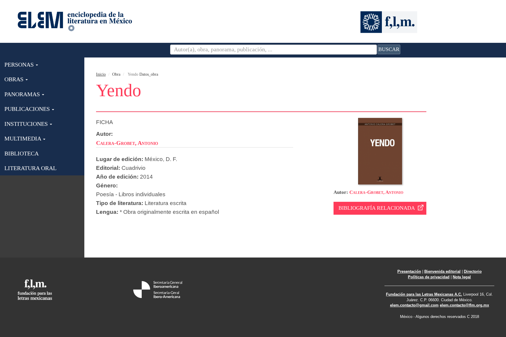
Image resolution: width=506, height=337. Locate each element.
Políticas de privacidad (428, 277)
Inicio (101, 74)
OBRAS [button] (14, 79)
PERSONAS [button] (19, 64)
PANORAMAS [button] (22, 94)
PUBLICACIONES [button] (27, 109)
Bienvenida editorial (442, 271)
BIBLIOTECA (21, 153)
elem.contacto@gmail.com (414, 305)
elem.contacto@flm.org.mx (464, 305)
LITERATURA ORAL (30, 168)
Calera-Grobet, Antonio (376, 192)
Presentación (409, 271)
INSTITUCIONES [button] (26, 124)
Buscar (388, 49)
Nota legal (462, 277)
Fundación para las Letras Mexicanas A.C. (424, 294)
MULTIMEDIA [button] (23, 138)
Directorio (473, 271)
